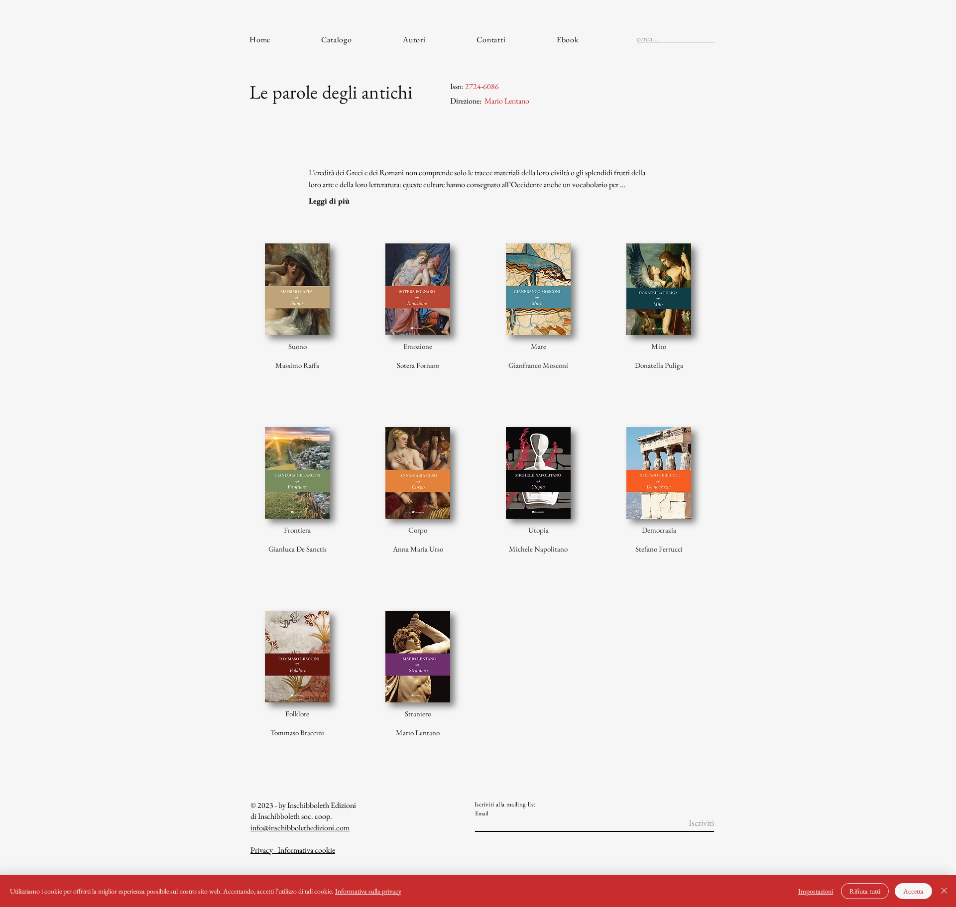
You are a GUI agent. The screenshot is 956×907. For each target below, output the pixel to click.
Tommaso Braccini (297, 732)
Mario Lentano (418, 732)
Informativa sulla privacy (368, 891)
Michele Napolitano (538, 549)
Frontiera (297, 530)
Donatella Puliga (659, 365)
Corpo (417, 530)
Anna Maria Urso (418, 549)
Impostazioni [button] (815, 891)
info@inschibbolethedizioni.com (300, 827)
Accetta (913, 891)
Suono (297, 346)
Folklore (297, 713)
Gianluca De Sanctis (297, 549)
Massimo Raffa (297, 365)
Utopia (538, 530)
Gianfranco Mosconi (538, 365)
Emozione (417, 346)
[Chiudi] (944, 891)
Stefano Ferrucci (659, 549)
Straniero (418, 713)
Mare (538, 346)
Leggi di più (329, 201)
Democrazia (659, 530)
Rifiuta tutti (864, 891)
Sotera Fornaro (418, 365)
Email (481, 813)
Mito (658, 346)
